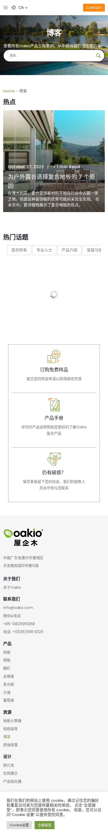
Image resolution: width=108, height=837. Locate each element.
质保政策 (10, 744)
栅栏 (6, 668)
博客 (6, 736)
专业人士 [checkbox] (44, 250)
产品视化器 (12, 781)
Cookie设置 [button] (19, 825)
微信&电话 (12, 615)
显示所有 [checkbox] (19, 250)
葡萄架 (8, 700)
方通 (6, 692)
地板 (6, 652)
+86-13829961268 (19, 624)
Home (9, 91)
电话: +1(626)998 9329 (23, 631)
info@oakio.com (18, 607)
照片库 (8, 765)
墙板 (6, 660)
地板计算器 (12, 720)
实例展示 (10, 773)
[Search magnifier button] (98, 55)
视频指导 (10, 728)
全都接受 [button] (44, 825)
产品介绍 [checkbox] (69, 250)
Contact (94, 7)
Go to (54, 369)
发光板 (8, 684)
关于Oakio (12, 587)
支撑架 (8, 676)
